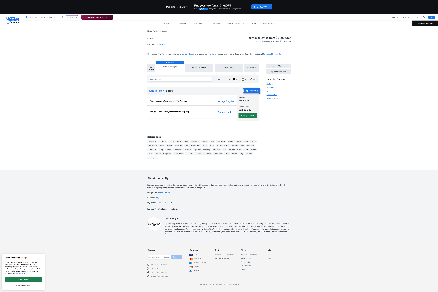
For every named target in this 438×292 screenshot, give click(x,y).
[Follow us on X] (149, 268)
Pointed (169, 146)
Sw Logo (152, 158)
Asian (209, 154)
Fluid (224, 150)
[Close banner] (110, 17)
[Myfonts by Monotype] (11, 20)
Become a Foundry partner (224, 255)
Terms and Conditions (249, 255)
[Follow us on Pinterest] (149, 272)
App (268, 91)
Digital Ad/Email (272, 98)
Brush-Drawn (178, 154)
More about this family (271, 54)
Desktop (269, 84)
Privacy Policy (246, 262)
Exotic (212, 146)
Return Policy (246, 266)
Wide (179, 141)
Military (226, 146)
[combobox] (51, 17)
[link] (26, 17)
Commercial (221, 141)
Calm (150, 154)
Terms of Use (246, 258)
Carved (168, 150)
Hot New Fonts (214, 23)
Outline (204, 141)
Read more (168, 234)
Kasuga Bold (224, 112)
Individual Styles (199, 67)
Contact (269, 258)
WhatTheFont (267, 23)
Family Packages (170, 66)
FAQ (268, 255)
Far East (189, 154)
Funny (186, 141)
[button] (3, 7)
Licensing (251, 67)
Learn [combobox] (394, 17)
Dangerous (167, 154)
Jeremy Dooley (188, 54)
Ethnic (219, 146)
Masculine (178, 146)
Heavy (162, 146)
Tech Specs (229, 67)
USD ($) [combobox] (406, 17)
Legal (243, 269)
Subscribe (176, 257)
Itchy (241, 154)
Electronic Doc (272, 95)
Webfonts (270, 87)
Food (254, 141)
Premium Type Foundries (235, 23)
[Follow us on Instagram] (149, 265)
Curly (212, 141)
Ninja (239, 150)
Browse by (165, 23)
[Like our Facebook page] (149, 276)
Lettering (206, 150)
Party (239, 141)
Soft (242, 146)
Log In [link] (432, 17)
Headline (235, 146)
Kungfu (253, 150)
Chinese (246, 141)
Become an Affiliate (222, 258)
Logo (187, 146)
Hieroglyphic (195, 146)
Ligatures (197, 150)
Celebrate (177, 150)
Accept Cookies (23, 279)
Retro (205, 146)
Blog (253, 23)
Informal (172, 141)
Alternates (187, 150)
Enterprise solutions (425, 23)
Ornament (162, 141)
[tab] (151, 68)
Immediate (216, 150)
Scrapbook (152, 150)
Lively (161, 150)
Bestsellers (197, 23)
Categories (181, 23)
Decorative (152, 141)
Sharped (249, 154)
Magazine (250, 146)
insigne (157, 31)
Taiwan (234, 154)
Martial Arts (218, 154)
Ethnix (227, 154)
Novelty (232, 150)
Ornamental (153, 146)
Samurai (158, 154)
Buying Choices (248, 115)
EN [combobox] (417, 17)
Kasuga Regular (226, 101)
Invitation (231, 141)
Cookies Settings (23, 285)
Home (149, 31)
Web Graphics (199, 154)
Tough (246, 150)
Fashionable (195, 141)
